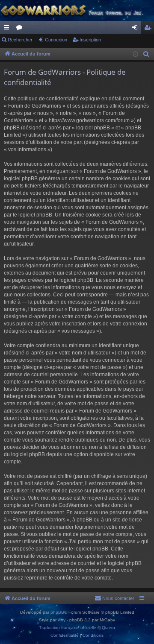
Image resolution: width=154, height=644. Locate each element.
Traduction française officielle (67, 627)
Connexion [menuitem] (136, 29)
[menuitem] (146, 54)
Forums (21, 29)
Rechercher (20, 39)
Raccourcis (8, 29)
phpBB (57, 612)
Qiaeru (108, 627)
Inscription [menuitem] (149, 29)
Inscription (90, 39)
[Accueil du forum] (77, 10)
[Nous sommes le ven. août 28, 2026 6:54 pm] (135, 54)
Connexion (56, 39)
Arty (61, 620)
